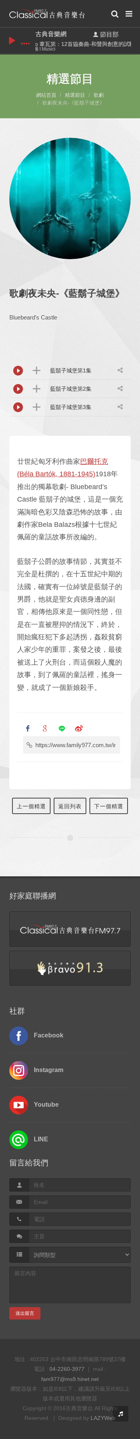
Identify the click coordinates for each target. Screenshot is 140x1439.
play (12, 40)
